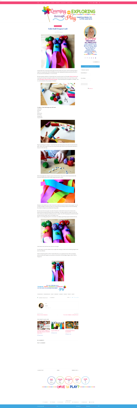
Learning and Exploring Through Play (50, 406)
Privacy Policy (68, 400)
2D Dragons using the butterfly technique (48, 79)
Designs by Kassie (83, 406)
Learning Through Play (43, 297)
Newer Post (75, 370)
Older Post (41, 370)
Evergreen (58, 2)
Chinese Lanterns (73, 76)
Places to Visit (69, 2)
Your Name (83, 78)
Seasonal (52, 2)
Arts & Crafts (63, 2)
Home (38, 2)
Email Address (84, 72)
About (41, 2)
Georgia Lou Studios (93, 406)
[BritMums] (90, 88)
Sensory (48, 2)
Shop (45, 2)
